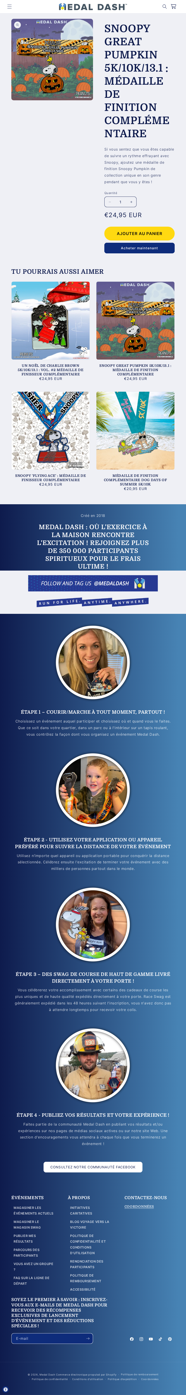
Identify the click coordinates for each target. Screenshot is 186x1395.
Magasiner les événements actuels (34, 1210)
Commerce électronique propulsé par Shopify (86, 1374)
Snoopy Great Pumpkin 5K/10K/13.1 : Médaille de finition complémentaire (135, 370)
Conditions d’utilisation (87, 1379)
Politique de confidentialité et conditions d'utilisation (88, 1244)
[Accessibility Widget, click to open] (5, 1389)
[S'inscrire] (88, 1338)
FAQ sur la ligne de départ (31, 1280)
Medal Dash (47, 1374)
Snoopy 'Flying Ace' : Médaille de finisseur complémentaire (50, 478)
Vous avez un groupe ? (33, 1266)
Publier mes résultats (25, 1238)
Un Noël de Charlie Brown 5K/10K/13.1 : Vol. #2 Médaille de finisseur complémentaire (50, 370)
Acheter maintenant (139, 248)
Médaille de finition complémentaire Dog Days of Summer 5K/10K (135, 480)
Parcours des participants (26, 1252)
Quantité (110, 193)
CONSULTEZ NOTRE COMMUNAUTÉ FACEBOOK (93, 1167)
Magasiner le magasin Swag (27, 1224)
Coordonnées (150, 1379)
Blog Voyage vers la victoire (89, 1224)
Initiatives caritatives (81, 1210)
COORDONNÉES (139, 1207)
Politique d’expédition (122, 1379)
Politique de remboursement (85, 1278)
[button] (10, 7)
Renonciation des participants (86, 1264)
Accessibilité (82, 1289)
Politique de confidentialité (50, 1379)
